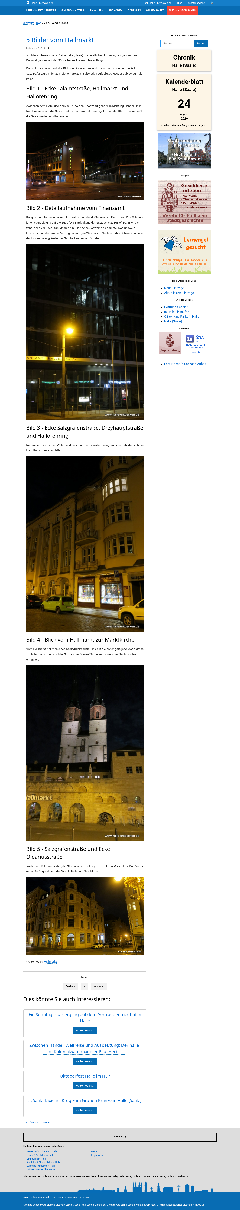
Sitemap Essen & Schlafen (70, 1204)
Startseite (28, 23)
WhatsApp (99, 986)
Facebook (70, 986)
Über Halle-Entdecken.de (157, 3)
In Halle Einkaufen (176, 312)
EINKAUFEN (96, 10)
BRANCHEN (115, 10)
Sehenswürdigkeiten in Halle (42, 1151)
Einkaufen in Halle (36, 1158)
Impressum (97, 1155)
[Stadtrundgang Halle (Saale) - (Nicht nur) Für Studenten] (184, 170)
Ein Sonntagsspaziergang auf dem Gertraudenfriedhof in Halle (85, 1017)
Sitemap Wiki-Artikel (193, 1204)
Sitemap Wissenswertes (169, 1204)
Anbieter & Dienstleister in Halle (43, 1162)
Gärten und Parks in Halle (181, 316)
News (94, 1151)
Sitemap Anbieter (115, 1204)
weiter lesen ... (85, 1030)
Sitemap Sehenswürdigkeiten (39, 1204)
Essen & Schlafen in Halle (40, 1155)
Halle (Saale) (173, 321)
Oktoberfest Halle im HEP (85, 1076)
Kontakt (84, 1197)
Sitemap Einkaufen (95, 1204)
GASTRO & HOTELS (72, 10)
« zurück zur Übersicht (38, 1122)
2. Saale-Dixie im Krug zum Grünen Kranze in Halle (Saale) (84, 1100)
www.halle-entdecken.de (36, 1197)
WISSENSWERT (155, 10)
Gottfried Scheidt (176, 307)
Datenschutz (59, 1197)
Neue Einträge (174, 288)
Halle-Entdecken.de (41, 3)
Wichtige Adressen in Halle (41, 1165)
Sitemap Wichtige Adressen (140, 1204)
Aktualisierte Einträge (179, 293)
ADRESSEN (134, 10)
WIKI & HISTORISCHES (182, 10)
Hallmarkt (50, 961)
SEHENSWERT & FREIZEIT (41, 10)
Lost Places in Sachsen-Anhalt (185, 364)
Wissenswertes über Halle (41, 1169)
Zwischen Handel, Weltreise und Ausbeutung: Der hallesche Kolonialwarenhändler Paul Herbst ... (84, 1048)
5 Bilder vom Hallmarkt (60, 39)
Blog (179, 3)
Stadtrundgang (196, 3)
